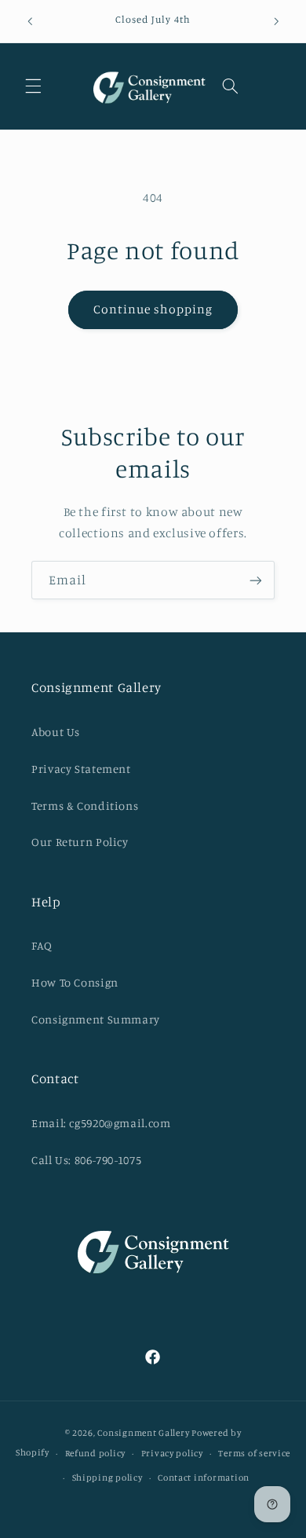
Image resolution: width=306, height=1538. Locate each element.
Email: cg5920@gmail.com (101, 1123)
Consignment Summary (95, 1019)
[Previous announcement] (30, 21)
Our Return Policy (80, 841)
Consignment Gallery (143, 1432)
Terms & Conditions (84, 805)
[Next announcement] (276, 21)
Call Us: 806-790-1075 (86, 1159)
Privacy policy (172, 1453)
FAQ (42, 945)
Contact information (204, 1477)
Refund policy (95, 1453)
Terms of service (254, 1453)
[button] (33, 86)
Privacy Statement (81, 768)
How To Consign (74, 982)
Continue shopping (153, 309)
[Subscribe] (256, 580)
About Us (55, 731)
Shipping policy (107, 1477)
